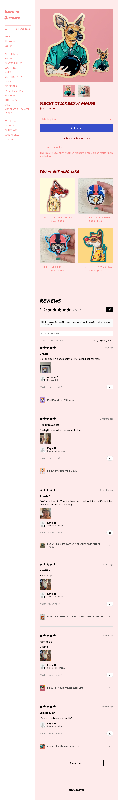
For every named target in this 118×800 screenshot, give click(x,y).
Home (8, 36)
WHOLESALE (11, 121)
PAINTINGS (11, 130)
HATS (8, 72)
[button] (80, 309)
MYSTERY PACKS (14, 77)
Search (8, 45)
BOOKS (8, 58)
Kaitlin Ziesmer (12, 15)
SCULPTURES (12, 134)
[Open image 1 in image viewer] (76, 45)
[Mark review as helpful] (109, 387)
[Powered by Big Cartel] (76, 790)
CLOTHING (11, 67)
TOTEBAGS (11, 100)
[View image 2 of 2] (84, 91)
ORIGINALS (11, 86)
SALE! (7, 104)
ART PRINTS (11, 53)
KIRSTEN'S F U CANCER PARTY (17, 111)
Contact (9, 139)
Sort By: (95, 341)
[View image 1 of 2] (69, 91)
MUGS (8, 81)
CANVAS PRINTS (13, 63)
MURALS (9, 125)
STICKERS (10, 95)
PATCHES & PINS (14, 90)
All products (11, 41)
